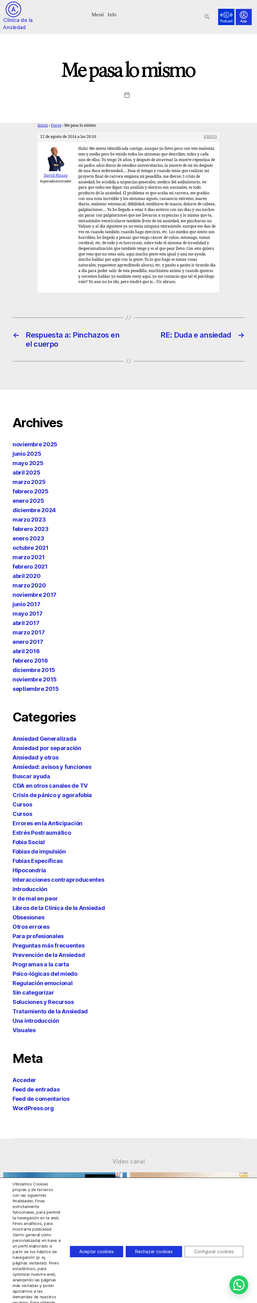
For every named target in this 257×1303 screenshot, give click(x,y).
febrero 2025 (31, 491)
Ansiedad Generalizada (44, 738)
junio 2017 (26, 604)
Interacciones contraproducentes (58, 879)
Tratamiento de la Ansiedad (50, 1011)
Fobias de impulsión (39, 851)
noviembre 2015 (35, 679)
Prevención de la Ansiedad (49, 955)
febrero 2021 (30, 566)
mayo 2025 (28, 463)
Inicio (43, 125)
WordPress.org (33, 1108)
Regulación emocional (43, 983)
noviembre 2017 (34, 594)
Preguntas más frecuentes (49, 945)
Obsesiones (28, 917)
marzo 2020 (29, 585)
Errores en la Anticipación (47, 823)
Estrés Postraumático (42, 832)
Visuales (24, 1030)
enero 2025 (28, 500)
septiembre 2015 (36, 689)
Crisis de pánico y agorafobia (52, 795)
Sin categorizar (33, 992)
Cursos (22, 804)
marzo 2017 (29, 632)
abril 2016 (26, 651)
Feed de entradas (36, 1089)
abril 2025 (26, 472)
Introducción (30, 889)
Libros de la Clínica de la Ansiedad (59, 908)
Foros (56, 125)
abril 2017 (26, 623)
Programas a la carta (41, 964)
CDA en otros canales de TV (50, 785)
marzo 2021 (29, 557)
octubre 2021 (31, 547)
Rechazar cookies (154, 1251)
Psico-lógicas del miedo (45, 973)
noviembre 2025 (35, 444)
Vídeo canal (129, 1161)
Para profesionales (38, 936)
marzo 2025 (29, 482)
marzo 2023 (29, 519)
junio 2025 (27, 453)
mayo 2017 (28, 613)
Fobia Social (29, 842)
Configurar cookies (214, 1251)
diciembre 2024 (34, 510)
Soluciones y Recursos (43, 1002)
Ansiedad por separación (47, 748)
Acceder (24, 1080)
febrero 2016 (30, 660)
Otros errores (31, 926)
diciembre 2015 (34, 670)
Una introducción (36, 1020)
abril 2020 (26, 576)
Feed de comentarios (41, 1098)
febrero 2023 (31, 529)
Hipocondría (29, 870)
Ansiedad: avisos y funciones (52, 767)
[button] (98, 14)
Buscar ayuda (31, 776)
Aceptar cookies (96, 1251)
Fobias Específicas (38, 861)
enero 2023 (28, 538)
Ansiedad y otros (36, 757)
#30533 (210, 136)
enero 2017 (28, 641)
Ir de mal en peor (35, 898)
